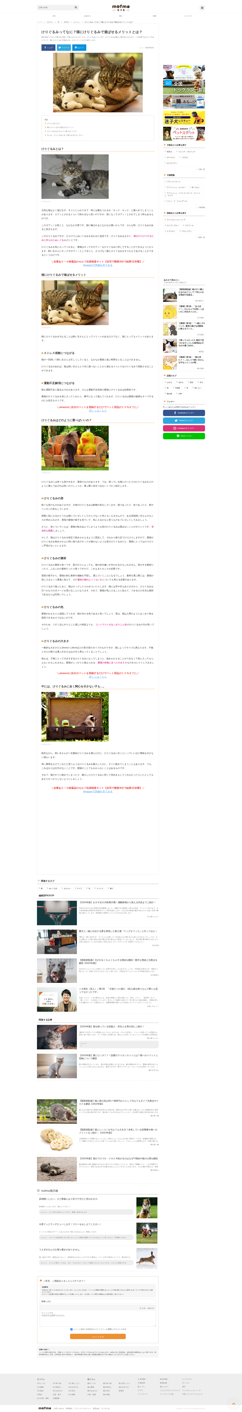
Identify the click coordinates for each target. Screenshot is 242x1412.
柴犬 (184, 1386)
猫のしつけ (91, 1383)
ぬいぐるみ (53, 888)
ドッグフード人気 (166, 1394)
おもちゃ (67, 888)
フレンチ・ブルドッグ (186, 151)
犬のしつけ (41, 1383)
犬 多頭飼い (142, 1379)
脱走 (191, 382)
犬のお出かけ (58, 1390)
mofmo (121, 8)
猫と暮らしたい (125, 1383)
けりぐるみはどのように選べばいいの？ (62, 131)
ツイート (65, 47)
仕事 (180, 393)
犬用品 (39, 1394)
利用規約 (69, 1408)
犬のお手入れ (73, 1387)
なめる (169, 382)
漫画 (154, 16)
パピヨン (185, 157)
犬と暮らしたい (74, 1383)
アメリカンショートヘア (176, 219)
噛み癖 (169, 393)
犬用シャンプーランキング (192, 1394)
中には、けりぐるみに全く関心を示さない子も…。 (66, 135)
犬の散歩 (40, 1390)
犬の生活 (71, 1390)
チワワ (140, 1390)
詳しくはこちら (98, 410)
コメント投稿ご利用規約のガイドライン (89, 1329)
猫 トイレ (141, 1386)
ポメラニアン (172, 163)
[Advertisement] (97, 834)
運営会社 (96, 1408)
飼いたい (198, 388)
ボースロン (171, 157)
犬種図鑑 (201, 207)
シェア (50, 47)
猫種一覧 (201, 237)
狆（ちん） (196, 187)
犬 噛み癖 (141, 1382)
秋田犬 (169, 151)
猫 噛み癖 (163, 1382)
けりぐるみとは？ (54, 123)
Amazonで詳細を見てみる (98, 265)
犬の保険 (71, 1394)
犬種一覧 (201, 169)
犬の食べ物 (57, 1383)
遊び (111, 888)
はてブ (81, 47)
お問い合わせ (59, 1408)
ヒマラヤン (171, 231)
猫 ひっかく (164, 1386)
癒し (121, 16)
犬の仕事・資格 (43, 1398)
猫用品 (121, 1390)
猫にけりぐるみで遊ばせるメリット (60, 127)
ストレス (100, 888)
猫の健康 (90, 1387)
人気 (53, 16)
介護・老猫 (91, 1394)
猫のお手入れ (124, 1387)
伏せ (201, 382)
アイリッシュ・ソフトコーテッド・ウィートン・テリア (183, 194)
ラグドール (189, 225)
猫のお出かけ (92, 1390)
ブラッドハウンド (173, 181)
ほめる (180, 382)
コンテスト (188, 16)
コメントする (98, 1337)
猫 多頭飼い (164, 1379)
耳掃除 (177, 388)
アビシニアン (187, 231)
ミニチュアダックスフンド (170, 1390)
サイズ (79, 888)
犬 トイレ (185, 1382)
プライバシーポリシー (82, 1408)
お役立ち (87, 16)
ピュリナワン (187, 1379)
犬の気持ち (57, 1387)
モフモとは (105, 1408)
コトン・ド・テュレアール (177, 201)
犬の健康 (40, 1387)
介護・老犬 (57, 1394)
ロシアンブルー (173, 225)
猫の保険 (106, 1394)
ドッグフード (143, 1394)
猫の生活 (106, 1390)
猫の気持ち (107, 1387)
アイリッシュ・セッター (176, 187)
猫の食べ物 (107, 1383)
